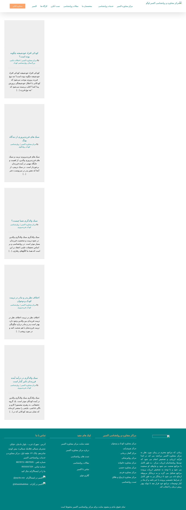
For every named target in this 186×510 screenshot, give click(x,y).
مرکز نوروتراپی (129, 448)
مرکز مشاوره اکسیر (29, 60)
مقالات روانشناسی (81, 463)
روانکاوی (22, 147)
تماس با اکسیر (83, 469)
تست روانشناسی (129, 482)
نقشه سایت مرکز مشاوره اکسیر (75, 444)
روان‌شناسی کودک (20, 63)
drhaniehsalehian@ (20, 484)
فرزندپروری (22, 227)
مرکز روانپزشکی (129, 458)
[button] (5, 6)
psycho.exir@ (19, 478)
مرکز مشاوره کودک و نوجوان (123, 443)
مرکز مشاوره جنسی (127, 467)
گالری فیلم (84, 475)
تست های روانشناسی (80, 456)
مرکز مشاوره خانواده (127, 463)
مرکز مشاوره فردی (127, 472)
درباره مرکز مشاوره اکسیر (77, 450)
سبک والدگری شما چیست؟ (24, 220)
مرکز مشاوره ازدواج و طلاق (124, 477)
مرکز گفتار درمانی (128, 453)
